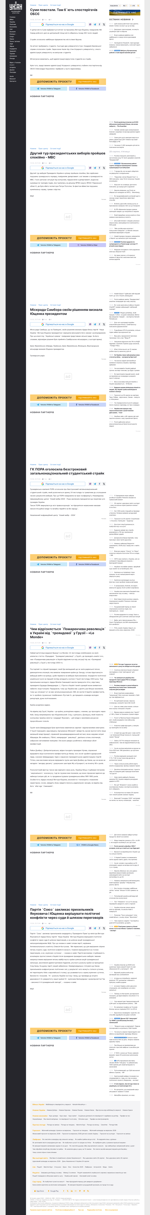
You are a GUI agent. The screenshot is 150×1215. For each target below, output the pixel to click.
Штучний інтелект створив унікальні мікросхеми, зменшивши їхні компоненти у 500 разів (124, 223)
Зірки (64, 1167)
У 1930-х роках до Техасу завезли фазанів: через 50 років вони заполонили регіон (123, 1055)
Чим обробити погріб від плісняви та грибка (48, 1149)
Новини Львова (77, 1110)
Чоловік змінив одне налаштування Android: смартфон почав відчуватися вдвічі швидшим (124, 132)
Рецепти (36, 1173)
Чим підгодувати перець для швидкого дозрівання (83, 1181)
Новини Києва (89, 1110)
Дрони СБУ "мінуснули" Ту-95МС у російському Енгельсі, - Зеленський (123, 1020)
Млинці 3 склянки (69, 1172)
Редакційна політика (94, 1210)
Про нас (81, 1210)
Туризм (12, 53)
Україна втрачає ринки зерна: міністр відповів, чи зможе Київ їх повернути (122, 909)
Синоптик (104, 1125)
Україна (12, 22)
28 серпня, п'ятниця (119, 151)
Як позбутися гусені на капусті (53, 1181)
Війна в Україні (38, 1104)
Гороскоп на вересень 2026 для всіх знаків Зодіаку (80, 1134)
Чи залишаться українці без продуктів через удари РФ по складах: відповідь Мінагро (123, 680)
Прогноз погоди (39, 1125)
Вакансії (12, 79)
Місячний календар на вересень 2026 (103, 1130)
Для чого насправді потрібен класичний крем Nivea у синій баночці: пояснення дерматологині (122, 324)
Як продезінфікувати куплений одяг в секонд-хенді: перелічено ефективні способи (124, 198)
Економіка (13, 27)
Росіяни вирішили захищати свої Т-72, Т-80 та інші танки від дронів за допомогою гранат (123, 758)
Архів (12, 76)
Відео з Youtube (15, 62)
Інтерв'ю (13, 67)
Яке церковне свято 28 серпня (93, 1158)
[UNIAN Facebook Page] (63, 1191)
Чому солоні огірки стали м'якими (44, 1152)
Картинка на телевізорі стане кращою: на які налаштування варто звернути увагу (122, 574)
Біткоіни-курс (83, 1119)
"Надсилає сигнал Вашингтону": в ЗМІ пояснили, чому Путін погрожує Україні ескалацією (124, 179)
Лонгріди (13, 72)
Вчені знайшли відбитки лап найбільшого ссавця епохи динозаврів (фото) (122, 37)
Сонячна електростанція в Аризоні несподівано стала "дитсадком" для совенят (123, 672)
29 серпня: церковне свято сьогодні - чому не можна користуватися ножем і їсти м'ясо (124, 505)
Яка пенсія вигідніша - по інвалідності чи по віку (60, 1119)
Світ (11, 29)
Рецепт (39, 1167)
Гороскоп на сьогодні (107, 1134)
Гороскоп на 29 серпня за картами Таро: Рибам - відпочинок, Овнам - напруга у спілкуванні (124, 397)
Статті (12, 65)
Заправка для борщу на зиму (51, 1172)
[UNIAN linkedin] (71, 1191)
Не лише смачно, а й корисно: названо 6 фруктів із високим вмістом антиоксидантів (122, 257)
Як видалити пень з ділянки (106, 1139)
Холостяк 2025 (78, 1167)
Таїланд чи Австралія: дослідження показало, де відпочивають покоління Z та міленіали (124, 996)
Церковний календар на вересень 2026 (46, 1161)
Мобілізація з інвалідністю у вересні (58, 1104)
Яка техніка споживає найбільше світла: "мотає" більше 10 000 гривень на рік (123, 890)
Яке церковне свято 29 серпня (117, 1158)
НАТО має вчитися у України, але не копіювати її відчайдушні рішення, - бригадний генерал (124, 561)
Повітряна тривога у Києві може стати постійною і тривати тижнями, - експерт (124, 928)
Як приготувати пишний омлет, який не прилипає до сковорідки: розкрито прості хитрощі (124, 376)
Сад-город (37, 1182)
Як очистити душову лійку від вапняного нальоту (86, 1146)
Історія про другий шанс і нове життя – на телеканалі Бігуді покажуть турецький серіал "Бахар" (124, 735)
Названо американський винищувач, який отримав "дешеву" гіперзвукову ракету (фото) (124, 882)
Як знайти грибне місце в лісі (85, 1139)
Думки (12, 70)
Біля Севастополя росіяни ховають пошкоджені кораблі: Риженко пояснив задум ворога (123, 601)
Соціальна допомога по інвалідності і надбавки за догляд (98, 1116)
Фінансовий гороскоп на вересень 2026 (46, 1134)
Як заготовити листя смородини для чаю (47, 1142)
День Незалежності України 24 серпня (75, 1161)
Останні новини (120, 19)
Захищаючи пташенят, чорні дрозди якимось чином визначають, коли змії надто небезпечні (124, 45)
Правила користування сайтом (41, 1210)
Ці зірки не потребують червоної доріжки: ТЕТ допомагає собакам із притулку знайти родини (123, 980)
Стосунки (57, 1167)
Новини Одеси (128, 1110)
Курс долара (53, 1116)
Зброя (12, 46)
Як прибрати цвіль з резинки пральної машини (109, 1142)
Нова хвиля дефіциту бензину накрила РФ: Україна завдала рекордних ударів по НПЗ (123, 779)
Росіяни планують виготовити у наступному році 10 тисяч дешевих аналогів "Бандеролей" (124, 158)
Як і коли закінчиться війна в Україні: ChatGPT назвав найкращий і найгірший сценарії (124, 307)
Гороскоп (36, 1130)
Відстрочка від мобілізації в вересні (108, 1110)
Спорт (12, 36)
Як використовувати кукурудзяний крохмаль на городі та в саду (90, 1185)
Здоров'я (13, 51)
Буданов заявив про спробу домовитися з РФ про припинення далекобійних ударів (121, 532)
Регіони (12, 34)
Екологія (13, 31)
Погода (12, 58)
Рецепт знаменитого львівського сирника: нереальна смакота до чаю (101, 1172)
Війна (11, 19)
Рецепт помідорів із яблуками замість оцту (48, 1176)
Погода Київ (113, 1125)
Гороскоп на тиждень (80, 1130)
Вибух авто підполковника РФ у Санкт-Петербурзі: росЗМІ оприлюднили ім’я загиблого (123, 622)
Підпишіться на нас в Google (60, 24)
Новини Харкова (64, 1110)
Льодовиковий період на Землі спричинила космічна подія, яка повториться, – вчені (122, 609)
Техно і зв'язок (15, 41)
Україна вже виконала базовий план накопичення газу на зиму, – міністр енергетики (124, 593)
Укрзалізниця (37, 1119)
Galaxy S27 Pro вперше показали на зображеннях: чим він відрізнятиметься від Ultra (124, 743)
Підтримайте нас (124, 12)
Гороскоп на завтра (123, 1134)
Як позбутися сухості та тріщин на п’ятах (77, 1142)
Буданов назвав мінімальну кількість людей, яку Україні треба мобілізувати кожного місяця (124, 389)
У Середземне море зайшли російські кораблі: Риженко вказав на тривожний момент (122, 497)
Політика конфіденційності (65, 1210)
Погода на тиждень (68, 1125)
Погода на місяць (93, 1125)
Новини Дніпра (52, 1110)
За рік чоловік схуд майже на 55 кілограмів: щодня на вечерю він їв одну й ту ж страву (124, 865)
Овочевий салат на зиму (88, 1176)
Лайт (11, 44)
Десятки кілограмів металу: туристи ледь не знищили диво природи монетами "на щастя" (124, 771)
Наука (12, 39)
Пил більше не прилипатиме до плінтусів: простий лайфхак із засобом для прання (124, 1047)
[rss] (88, 1191)
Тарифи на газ (125, 1116)
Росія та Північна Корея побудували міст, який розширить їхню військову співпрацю (124, 720)
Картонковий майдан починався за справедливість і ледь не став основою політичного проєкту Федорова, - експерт (124, 1078)
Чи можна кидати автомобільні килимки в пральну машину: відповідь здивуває (122, 363)
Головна (12, 17)
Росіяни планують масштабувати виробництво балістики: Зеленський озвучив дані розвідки (123, 687)
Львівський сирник (71, 1176)
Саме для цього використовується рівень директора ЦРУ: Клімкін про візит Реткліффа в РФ (124, 139)
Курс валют (73, 1116)
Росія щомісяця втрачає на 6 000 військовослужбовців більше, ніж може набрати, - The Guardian (123, 124)
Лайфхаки (37, 1139)
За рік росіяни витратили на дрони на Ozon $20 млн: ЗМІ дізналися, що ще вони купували (124, 750)
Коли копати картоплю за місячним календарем (49, 1185)
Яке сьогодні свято (40, 1158)
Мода (105, 1167)
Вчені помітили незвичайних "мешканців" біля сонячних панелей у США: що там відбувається (124, 695)
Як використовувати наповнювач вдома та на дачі (50, 1146)
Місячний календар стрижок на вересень (56, 1130)
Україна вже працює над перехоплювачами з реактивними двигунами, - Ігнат (121, 410)
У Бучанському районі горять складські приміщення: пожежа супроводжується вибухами (123, 165)
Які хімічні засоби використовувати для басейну (110, 1149)
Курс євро (63, 1116)
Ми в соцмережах (111, 1210)
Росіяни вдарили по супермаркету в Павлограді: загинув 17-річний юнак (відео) (123, 244)
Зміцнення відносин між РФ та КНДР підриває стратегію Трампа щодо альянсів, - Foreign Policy (124, 343)
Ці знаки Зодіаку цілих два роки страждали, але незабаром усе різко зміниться (123, 988)
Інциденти (13, 49)
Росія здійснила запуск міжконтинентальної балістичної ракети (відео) (123, 424)
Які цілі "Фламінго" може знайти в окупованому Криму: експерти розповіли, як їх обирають (123, 787)
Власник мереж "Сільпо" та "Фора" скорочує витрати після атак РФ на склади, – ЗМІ (124, 553)
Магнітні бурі (80, 1125)
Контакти (13, 81)
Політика (13, 24)
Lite (34, 1167)
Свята (110, 1167)
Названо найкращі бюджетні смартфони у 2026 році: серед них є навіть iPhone (124, 545)
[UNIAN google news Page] (75, 1191)
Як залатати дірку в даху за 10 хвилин (78, 1149)
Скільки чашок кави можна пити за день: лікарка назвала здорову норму (124, 1039)
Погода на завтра (53, 1125)
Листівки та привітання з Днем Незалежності (65, 1158)
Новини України (39, 1110)
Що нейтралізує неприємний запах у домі (119, 1146)
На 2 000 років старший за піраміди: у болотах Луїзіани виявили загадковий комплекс (124, 513)
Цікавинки (13, 56)
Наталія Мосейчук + (79, 1104)
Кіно (69, 1167)
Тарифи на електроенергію (99, 1119)
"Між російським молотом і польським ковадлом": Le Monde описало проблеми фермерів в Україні (123, 230)
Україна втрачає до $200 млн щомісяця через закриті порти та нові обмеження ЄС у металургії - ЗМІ (122, 967)
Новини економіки (40, 1116)
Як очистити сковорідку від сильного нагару (57, 1139)
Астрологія (97, 1167)
